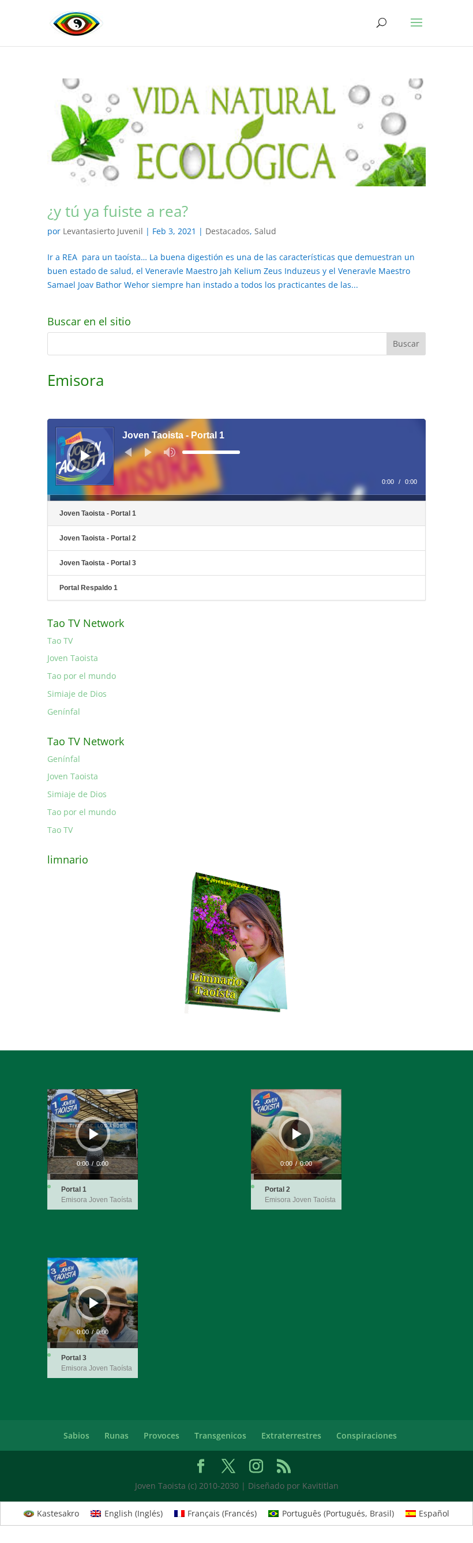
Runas (116, 1435)
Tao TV (60, 640)
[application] (236, 460)
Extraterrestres (291, 1435)
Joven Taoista (72, 657)
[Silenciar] (170, 452)
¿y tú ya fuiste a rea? (117, 211)
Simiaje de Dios (77, 693)
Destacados (227, 231)
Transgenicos (220, 1435)
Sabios (76, 1435)
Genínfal (63, 711)
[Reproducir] (85, 455)
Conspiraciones (366, 1435)
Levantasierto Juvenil (103, 231)
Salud (265, 231)
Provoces (161, 1435)
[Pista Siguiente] (148, 452)
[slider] (211, 452)
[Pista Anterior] (128, 452)
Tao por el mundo (81, 675)
